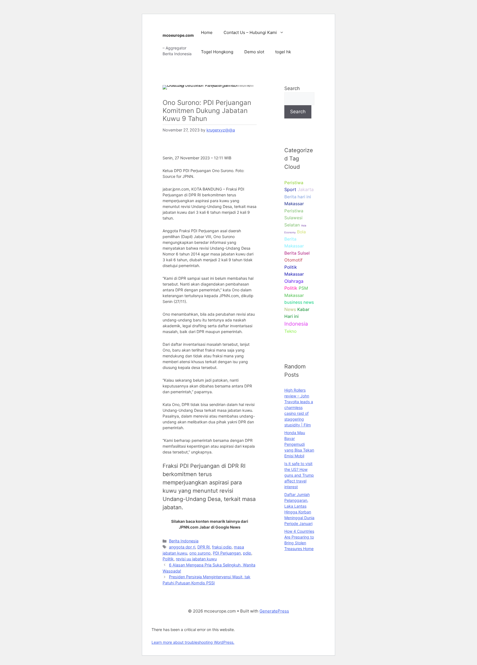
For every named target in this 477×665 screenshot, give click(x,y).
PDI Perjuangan (227, 553)
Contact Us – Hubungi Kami (250, 32)
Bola (301, 231)
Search (292, 88)
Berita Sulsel (297, 253)
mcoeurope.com (178, 35)
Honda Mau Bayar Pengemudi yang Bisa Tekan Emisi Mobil (299, 444)
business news (299, 302)
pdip (247, 553)
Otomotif (293, 260)
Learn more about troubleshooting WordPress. (193, 642)
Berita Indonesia (183, 541)
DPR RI (203, 547)
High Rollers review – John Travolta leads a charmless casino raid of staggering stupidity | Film (298, 407)
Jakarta (306, 189)
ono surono (200, 553)
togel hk (283, 51)
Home (207, 32)
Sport (290, 189)
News (290, 309)
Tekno (290, 331)
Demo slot (254, 51)
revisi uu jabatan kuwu (196, 558)
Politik (168, 558)
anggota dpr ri (182, 547)
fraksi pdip (222, 547)
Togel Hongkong (217, 51)
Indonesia (296, 324)
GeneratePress (274, 611)
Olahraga (293, 281)
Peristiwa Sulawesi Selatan (293, 218)
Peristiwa (293, 182)
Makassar (294, 203)
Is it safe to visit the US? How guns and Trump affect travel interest (299, 475)
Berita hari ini (297, 196)
